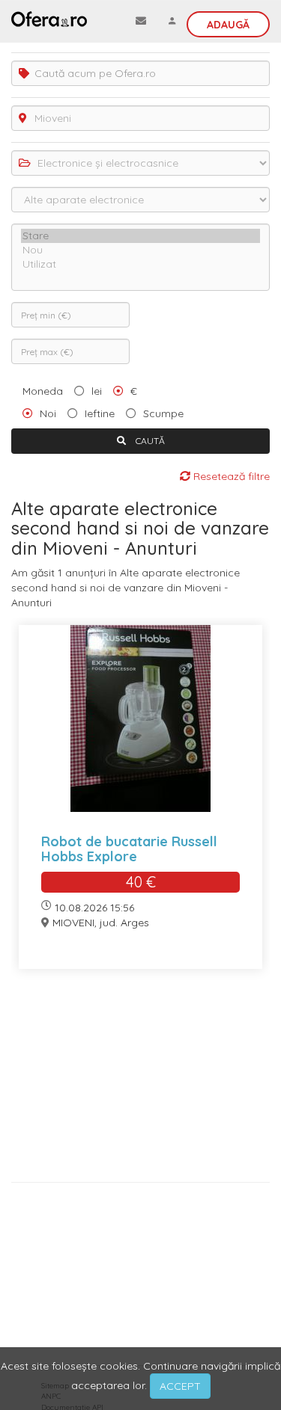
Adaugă (228, 24)
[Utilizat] (140, 264)
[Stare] (140, 236)
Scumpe (163, 413)
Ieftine (100, 413)
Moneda (42, 391)
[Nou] (140, 250)
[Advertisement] (140, 1081)
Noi (48, 413)
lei (96, 391)
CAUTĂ (149, 440)
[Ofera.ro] (49, 18)
